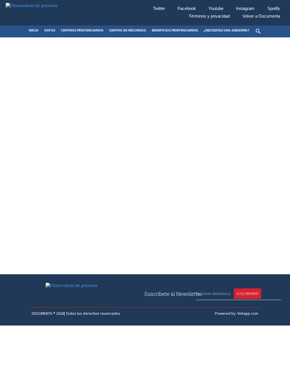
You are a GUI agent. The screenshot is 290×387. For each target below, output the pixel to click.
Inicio (34, 30)
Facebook (187, 9)
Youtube (215, 9)
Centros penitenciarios (82, 30)
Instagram (245, 9)
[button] (258, 31)
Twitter (159, 9)
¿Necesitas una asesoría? (227, 30)
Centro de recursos (127, 30)
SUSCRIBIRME (247, 293)
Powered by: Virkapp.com (236, 313)
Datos (49, 30)
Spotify (273, 9)
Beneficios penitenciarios (175, 30)
